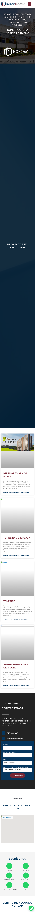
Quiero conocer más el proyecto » (16, 492)
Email (5, 759)
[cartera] (26, 866)
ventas (9, 870)
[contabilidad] (9, 875)
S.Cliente (25, 889)
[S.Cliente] (26, 885)
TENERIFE (9, 601)
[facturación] (26, 875)
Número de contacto (9, 752)
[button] (29, 4)
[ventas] (9, 866)
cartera (26, 870)
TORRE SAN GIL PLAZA (16, 538)
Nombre (5, 745)
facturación (26, 880)
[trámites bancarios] (9, 885)
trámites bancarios (9, 889)
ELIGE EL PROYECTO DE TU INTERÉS (15, 767)
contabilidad (9, 880)
